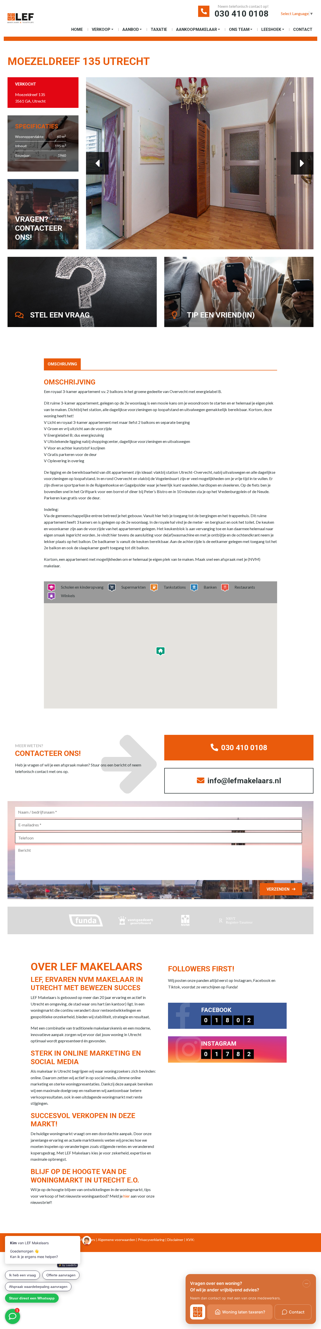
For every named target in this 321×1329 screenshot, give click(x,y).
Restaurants (244, 587)
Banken (210, 587)
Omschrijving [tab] (62, 364)
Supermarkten (133, 587)
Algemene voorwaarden (116, 1239)
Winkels (68, 595)
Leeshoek (271, 29)
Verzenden (278, 889)
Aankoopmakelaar (196, 29)
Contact (302, 29)
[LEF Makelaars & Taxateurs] (21, 20)
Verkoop (101, 29)
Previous (97, 163)
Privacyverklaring (151, 1239)
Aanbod (130, 29)
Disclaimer (175, 1239)
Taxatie (159, 29)
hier (126, 1196)
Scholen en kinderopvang (82, 587)
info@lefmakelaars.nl (243, 780)
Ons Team (239, 29)
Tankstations (175, 587)
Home (77, 29)
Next (302, 163)
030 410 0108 (241, 14)
